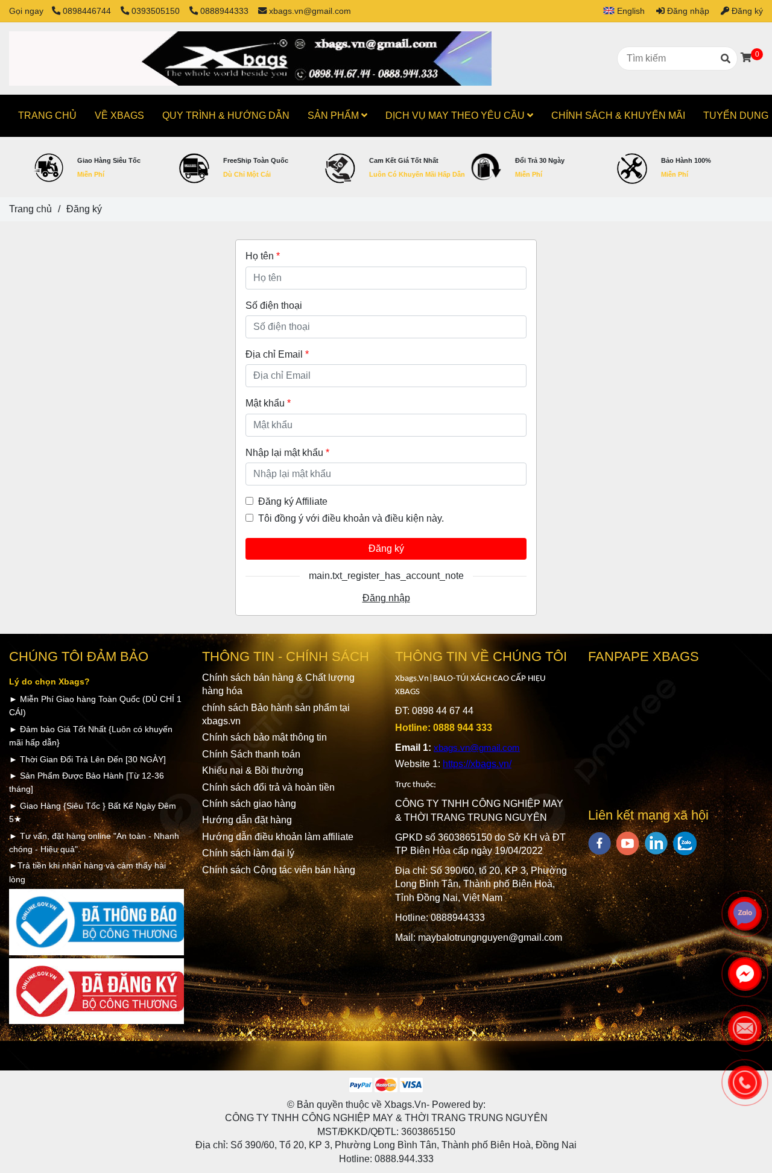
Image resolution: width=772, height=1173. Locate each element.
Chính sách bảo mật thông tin (264, 737)
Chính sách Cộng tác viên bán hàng (278, 870)
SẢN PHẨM (334, 115)
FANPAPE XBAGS (643, 656)
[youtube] (627, 843)
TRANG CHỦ (47, 115)
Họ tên (262, 256)
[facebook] (599, 843)
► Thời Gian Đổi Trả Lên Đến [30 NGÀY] (87, 759)
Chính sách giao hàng (249, 803)
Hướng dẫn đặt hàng (247, 820)
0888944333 (224, 11)
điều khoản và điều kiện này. (383, 518)
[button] (619, 10)
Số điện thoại (273, 305)
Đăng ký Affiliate (292, 501)
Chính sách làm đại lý (248, 853)
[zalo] (685, 843)
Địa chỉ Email (277, 354)
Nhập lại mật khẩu (287, 452)
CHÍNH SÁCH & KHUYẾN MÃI (618, 115)
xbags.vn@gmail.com (310, 11)
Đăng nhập (386, 598)
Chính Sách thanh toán (252, 754)
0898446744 (88, 11)
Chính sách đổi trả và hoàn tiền (268, 787)
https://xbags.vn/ (477, 764)
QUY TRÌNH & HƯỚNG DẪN (226, 115)
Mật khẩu (268, 403)
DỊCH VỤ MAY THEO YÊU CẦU (456, 115)
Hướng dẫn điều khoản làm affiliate (277, 837)
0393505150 (156, 11)
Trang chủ (30, 209)
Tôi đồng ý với (351, 518)
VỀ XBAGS (119, 115)
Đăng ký (386, 548)
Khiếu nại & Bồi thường (252, 770)
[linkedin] (656, 843)
